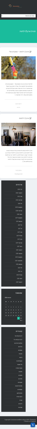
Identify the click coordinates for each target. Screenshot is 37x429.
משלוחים (20, 389)
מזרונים (20, 379)
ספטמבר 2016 (18, 260)
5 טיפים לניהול (18, 336)
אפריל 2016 (19, 275)
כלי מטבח (19, 364)
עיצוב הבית (19, 396)
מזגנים (20, 371)
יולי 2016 (20, 268)
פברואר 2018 (19, 211)
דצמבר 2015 (19, 282)
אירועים (20, 346)
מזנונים (20, 375)
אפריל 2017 (19, 235)
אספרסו (20, 350)
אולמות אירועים (18, 343)
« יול (21, 320)
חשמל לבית (19, 361)
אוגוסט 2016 (19, 264)
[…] (16, 95)
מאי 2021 (19, 196)
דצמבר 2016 (19, 250)
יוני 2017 (20, 228)
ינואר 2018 (19, 214)
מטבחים (20, 382)
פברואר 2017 (19, 243)
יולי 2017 (20, 225)
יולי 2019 (20, 203)
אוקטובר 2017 (18, 218)
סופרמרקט (19, 393)
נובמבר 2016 (19, 253)
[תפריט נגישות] (33, 425)
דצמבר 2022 (19, 193)
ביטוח (20, 357)
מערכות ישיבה (18, 386)
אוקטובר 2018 (18, 207)
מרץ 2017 (19, 239)
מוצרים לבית (19, 368)
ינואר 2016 (19, 278)
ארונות (18, 107)
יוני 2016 (20, 271)
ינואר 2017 (19, 246)
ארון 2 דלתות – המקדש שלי (19, 51)
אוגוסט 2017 (19, 221)
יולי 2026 (20, 189)
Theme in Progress (30, 421)
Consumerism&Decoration (18, 5)
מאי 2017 (20, 232)
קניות (21, 400)
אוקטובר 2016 (18, 257)
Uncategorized (18, 174)
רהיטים (20, 403)
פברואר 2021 (19, 200)
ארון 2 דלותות (24, 118)
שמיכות (20, 407)
